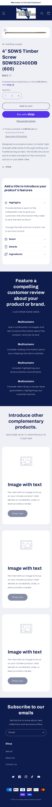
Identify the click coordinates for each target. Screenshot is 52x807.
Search (9, 751)
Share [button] (8, 167)
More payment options (26, 121)
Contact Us (11, 764)
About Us (10, 758)
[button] (3, 13)
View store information (16, 136)
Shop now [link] (17, 513)
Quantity (6, 90)
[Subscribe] (43, 732)
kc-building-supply (22, 799)
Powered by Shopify (34, 799)
